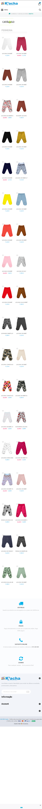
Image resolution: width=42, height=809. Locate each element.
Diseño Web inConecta (21, 723)
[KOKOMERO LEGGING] (21, 417)
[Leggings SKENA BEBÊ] (7, 448)
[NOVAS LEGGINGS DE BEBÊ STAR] (7, 510)
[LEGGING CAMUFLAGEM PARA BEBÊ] (7, 355)
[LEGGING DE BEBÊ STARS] (21, 448)
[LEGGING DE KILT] (21, 262)
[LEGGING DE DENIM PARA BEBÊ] (7, 541)
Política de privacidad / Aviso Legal (18, 719)
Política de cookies (12, 721)
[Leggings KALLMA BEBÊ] (7, 573)
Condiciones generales (35, 719)
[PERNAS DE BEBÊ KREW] (21, 541)
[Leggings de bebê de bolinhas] (21, 510)
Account (5, 704)
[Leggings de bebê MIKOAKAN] (7, 106)
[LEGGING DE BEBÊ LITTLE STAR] (21, 168)
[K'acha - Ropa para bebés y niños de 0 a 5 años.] (9, 4)
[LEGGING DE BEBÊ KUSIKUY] (21, 386)
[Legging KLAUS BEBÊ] (21, 293)
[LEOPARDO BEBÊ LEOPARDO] (7, 324)
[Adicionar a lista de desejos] (3, 37)
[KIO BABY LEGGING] (21, 106)
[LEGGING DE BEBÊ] (7, 44)
